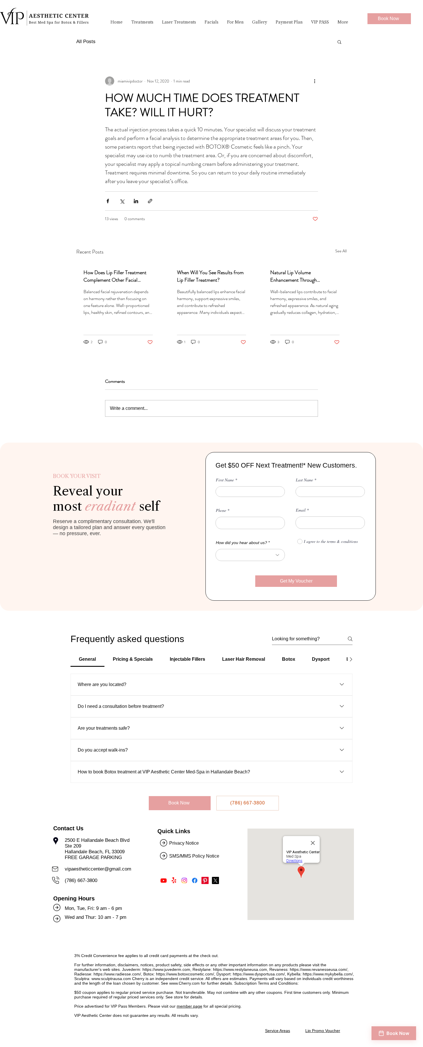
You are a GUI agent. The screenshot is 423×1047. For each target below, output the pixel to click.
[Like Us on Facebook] (194, 880)
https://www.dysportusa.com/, (259, 974)
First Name (225, 480)
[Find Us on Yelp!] (174, 880)
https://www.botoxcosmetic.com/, (185, 974)
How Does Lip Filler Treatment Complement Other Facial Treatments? (114, 276)
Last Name (304, 480)
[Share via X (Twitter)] (122, 201)
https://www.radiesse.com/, (118, 974)
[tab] (87, 659)
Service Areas (277, 1030)
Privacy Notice (184, 843)
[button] (142, 22)
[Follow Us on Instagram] (184, 880)
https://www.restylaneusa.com (240, 969)
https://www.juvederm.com (166, 969)
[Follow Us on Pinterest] (205, 880)
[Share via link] (150, 201)
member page (189, 1006)
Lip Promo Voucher (322, 1030)
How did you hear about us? (241, 543)
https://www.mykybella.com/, (328, 974)
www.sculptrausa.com (111, 978)
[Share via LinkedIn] (136, 201)
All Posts (86, 41)
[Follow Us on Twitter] (215, 880)
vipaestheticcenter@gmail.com (98, 869)
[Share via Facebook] (107, 201)
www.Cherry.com (184, 983)
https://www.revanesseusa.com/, (319, 969)
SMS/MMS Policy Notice (194, 856)
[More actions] (314, 81)
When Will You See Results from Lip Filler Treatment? (210, 276)
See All (341, 251)
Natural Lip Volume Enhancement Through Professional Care (293, 276)
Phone (221, 510)
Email (301, 510)
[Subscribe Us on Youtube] (163, 880)
